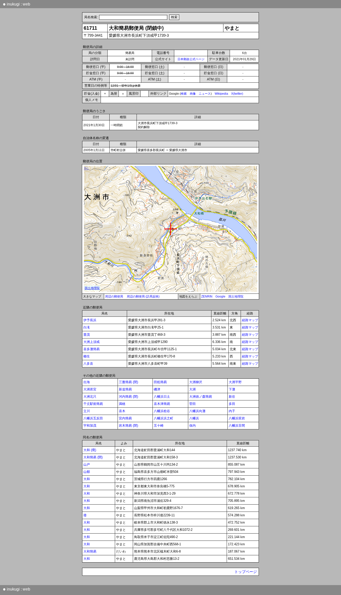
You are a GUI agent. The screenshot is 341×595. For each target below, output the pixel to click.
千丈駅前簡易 (93, 404)
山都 (86, 472)
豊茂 (86, 334)
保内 (192, 425)
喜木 (122, 411)
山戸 (86, 464)
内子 (232, 411)
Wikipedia (221, 93)
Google (220, 296)
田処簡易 (160, 382)
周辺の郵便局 (114, 296)
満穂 (122, 404)
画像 (193, 93)
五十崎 (159, 425)
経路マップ (250, 320)
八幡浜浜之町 (163, 418)
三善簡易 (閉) (128, 382)
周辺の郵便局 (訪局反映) (143, 296)
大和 (86, 479)
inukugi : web (16, 4)
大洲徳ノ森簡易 (200, 396)
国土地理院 (235, 296)
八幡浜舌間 (237, 425)
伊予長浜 (89, 320)
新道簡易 (125, 389)
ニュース (205, 93)
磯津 (157, 389)
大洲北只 (89, 396)
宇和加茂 (89, 425)
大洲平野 (235, 382)
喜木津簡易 (162, 404)
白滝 (86, 327)
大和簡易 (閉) (93, 457)
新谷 (232, 396)
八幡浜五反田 (93, 418)
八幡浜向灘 (197, 411)
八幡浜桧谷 (162, 411)
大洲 (192, 389)
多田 (232, 404)
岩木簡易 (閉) (128, 425)
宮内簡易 (125, 418)
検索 (184, 93)
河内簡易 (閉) (128, 396)
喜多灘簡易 (91, 349)
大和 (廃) (89, 450)
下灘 (232, 389)
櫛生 (86, 356)
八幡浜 (194, 418)
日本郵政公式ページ (190, 59)
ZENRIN (206, 296)
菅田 (192, 404)
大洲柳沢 (195, 382)
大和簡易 (89, 551)
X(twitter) (237, 93)
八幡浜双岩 (237, 418)
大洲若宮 (89, 389)
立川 (86, 411)
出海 (86, 382)
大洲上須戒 (91, 342)
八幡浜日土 (162, 396)
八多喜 (88, 363)
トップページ (245, 572)
